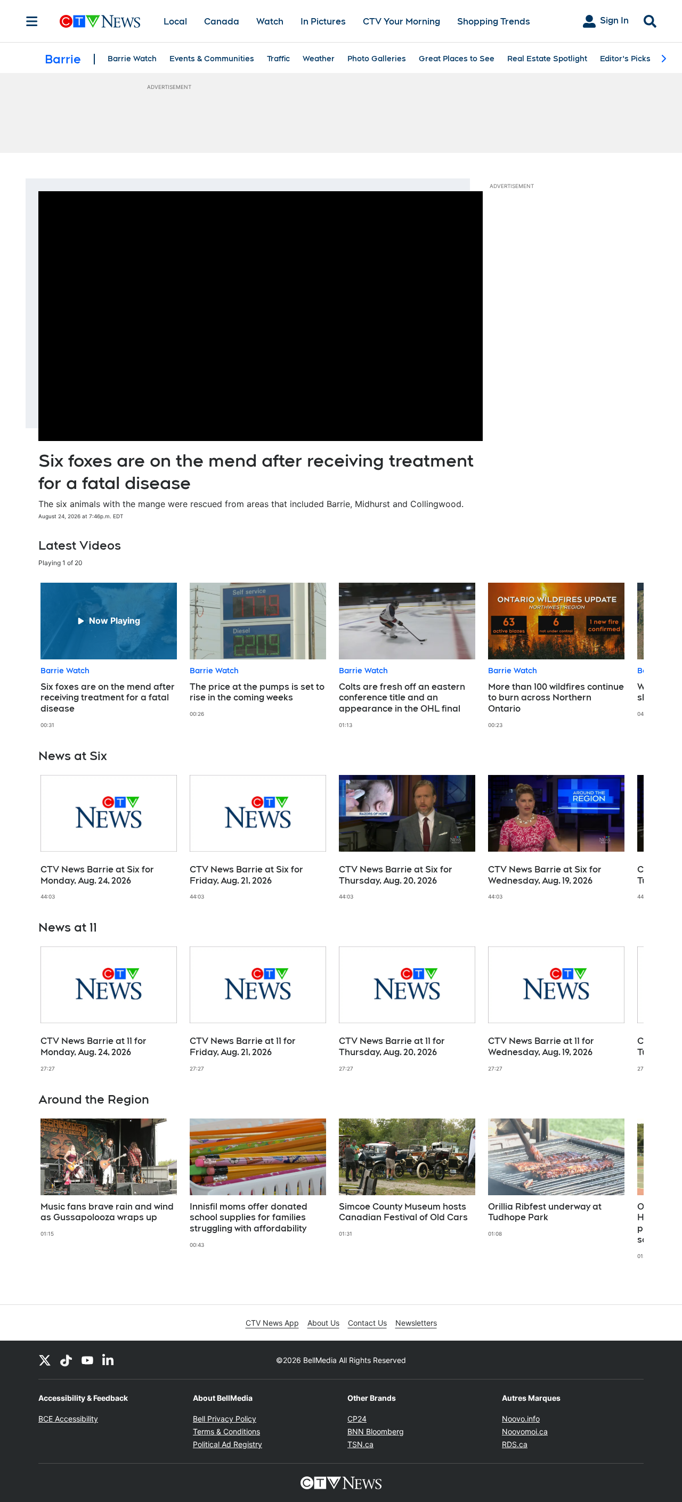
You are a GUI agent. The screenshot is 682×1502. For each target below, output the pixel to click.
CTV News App (272, 1322)
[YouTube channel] (87, 1359)
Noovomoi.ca (525, 1431)
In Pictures (323, 22)
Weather (319, 58)
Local (175, 22)
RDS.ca (514, 1444)
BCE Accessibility (68, 1418)
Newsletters (416, 1322)
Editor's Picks (625, 58)
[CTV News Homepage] (100, 21)
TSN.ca (360, 1444)
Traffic (278, 58)
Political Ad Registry (227, 1444)
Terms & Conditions (226, 1431)
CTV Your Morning (401, 22)
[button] (622, 656)
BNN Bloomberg (375, 1431)
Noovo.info (521, 1418)
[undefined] (108, 656)
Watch (269, 22)
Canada (221, 22)
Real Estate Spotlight (547, 58)
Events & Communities (211, 58)
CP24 (357, 1418)
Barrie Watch (132, 58)
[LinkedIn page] (108, 1359)
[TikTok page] (66, 1359)
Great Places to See (456, 58)
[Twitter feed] (44, 1359)
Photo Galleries (376, 58)
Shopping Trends (493, 22)
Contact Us (367, 1322)
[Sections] (32, 21)
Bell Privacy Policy (224, 1418)
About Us (323, 1322)
